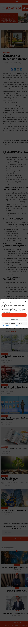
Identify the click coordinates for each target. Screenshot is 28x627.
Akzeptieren (14, 315)
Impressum (22, 325)
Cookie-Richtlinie (6, 325)
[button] (26, 301)
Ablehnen (14, 319)
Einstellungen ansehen (14, 323)
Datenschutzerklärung (15, 325)
